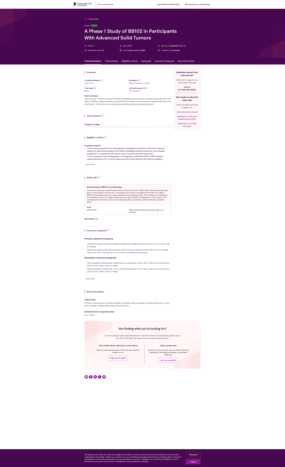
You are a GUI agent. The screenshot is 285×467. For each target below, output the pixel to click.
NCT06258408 (134, 91)
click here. (145, 461)
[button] (118, 358)
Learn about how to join (187, 112)
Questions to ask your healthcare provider (187, 117)
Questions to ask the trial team (187, 124)
